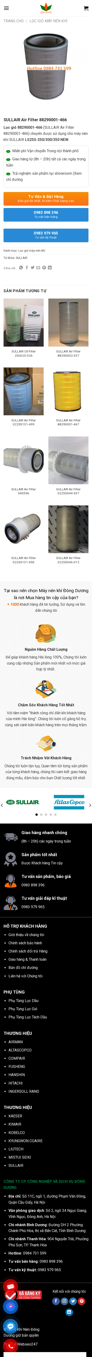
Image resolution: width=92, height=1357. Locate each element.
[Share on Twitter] (32, 268)
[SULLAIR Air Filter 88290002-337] (68, 322)
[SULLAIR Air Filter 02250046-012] (68, 529)
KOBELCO (16, 1132)
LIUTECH (15, 1149)
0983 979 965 (46, 235)
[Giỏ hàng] (86, 8)
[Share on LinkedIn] (50, 268)
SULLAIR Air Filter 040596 (23, 491)
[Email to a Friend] (38, 268)
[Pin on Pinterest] (44, 268)
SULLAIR (21, 258)
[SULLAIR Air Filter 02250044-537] (68, 460)
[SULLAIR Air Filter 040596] (24, 460)
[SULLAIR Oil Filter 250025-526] (24, 322)
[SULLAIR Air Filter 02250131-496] (24, 529)
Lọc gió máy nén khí (48, 21)
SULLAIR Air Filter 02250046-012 (68, 560)
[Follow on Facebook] (56, 1301)
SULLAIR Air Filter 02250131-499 (23, 422)
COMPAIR (16, 1058)
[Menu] (6, 8)
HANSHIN (16, 1075)
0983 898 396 (46, 214)
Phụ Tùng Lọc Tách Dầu (27, 1017)
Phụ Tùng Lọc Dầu (23, 1000)
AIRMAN (15, 1042)
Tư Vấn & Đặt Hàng (46, 198)
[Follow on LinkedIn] (69, 1312)
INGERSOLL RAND (23, 1091)
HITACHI (15, 1083)
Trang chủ (14, 21)
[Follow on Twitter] (73, 1301)
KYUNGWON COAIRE (25, 1141)
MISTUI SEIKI (19, 1157)
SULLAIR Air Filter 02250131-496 (23, 560)
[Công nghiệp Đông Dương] (46, 8)
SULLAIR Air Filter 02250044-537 (68, 491)
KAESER (15, 1116)
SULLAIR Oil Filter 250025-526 (24, 353)
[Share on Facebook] (27, 268)
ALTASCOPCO (20, 1050)
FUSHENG (16, 1066)
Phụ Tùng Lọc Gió (22, 1009)
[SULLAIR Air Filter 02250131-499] (24, 391)
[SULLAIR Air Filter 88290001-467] (68, 391)
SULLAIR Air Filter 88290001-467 (68, 422)
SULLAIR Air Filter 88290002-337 (68, 353)
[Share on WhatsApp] (21, 268)
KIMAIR (14, 1124)
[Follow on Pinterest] (81, 1301)
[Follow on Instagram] (64, 1301)
